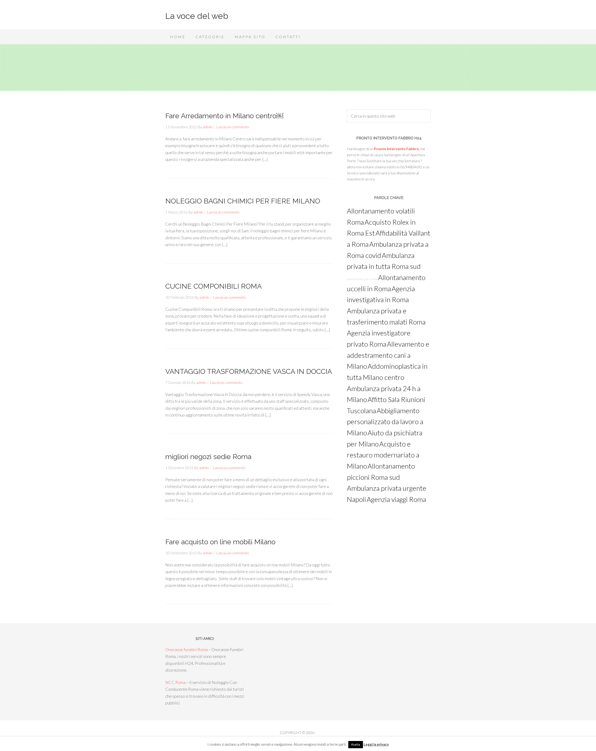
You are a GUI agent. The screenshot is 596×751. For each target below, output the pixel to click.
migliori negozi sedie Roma (208, 457)
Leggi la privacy (376, 744)
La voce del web (196, 16)
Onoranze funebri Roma (186, 649)
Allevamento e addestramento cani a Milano (388, 355)
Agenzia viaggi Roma (396, 499)
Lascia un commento (232, 127)
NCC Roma (175, 682)
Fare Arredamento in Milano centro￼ (224, 116)
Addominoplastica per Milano (362, 279)
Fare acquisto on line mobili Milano (220, 542)
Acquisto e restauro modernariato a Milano (383, 455)
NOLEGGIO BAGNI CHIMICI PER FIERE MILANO (242, 201)
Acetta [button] (355, 744)
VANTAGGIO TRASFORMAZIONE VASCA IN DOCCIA (248, 371)
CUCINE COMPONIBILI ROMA (213, 286)
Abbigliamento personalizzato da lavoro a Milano (385, 421)
